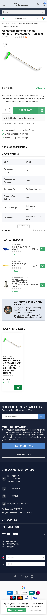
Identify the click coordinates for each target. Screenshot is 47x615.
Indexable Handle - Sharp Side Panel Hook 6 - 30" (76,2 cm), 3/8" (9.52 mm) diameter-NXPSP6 (12, 365)
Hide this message (16, 610)
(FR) (17, 544)
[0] (43, 4)
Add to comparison (9, 123)
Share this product (26, 123)
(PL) (3, 547)
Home (4, 23)
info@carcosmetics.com (25, 315)
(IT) (12, 547)
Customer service (23, 446)
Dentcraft (6, 37)
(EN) (8, 544)
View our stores (24, 454)
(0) (26, 37)
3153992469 (12, 496)
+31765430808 (13, 488)
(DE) (13, 544)
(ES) (8, 547)
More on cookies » (34, 610)
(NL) (3, 544)
